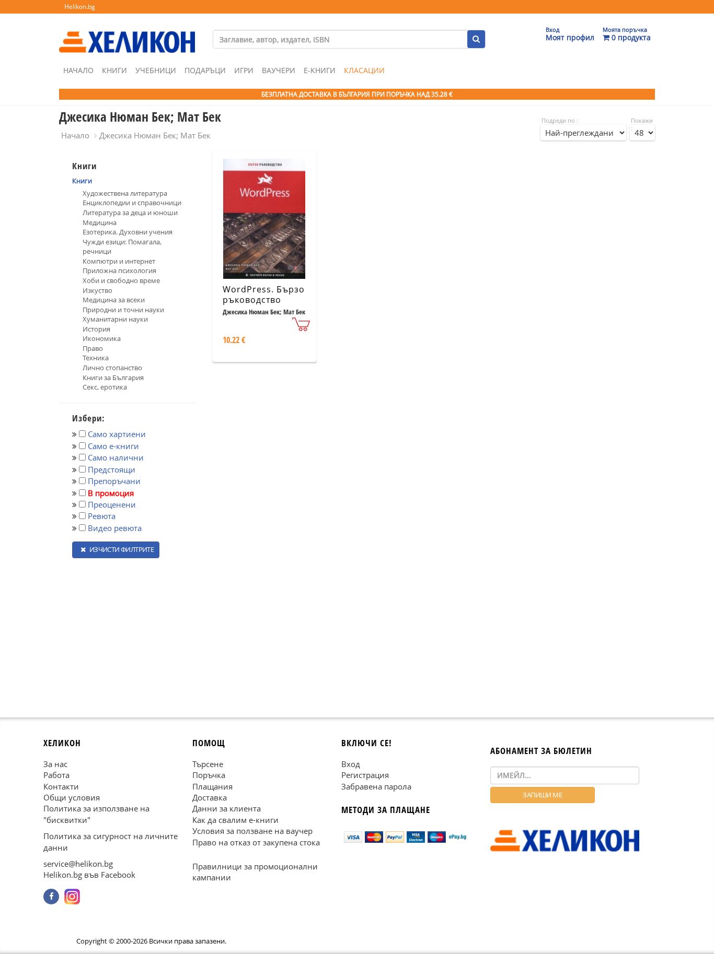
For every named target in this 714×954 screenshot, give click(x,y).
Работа (56, 775)
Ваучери (278, 70)
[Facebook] (51, 896)
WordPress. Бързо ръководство (264, 295)
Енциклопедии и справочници (132, 202)
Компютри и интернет (119, 261)
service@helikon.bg (78, 863)
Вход (350, 763)
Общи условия (71, 797)
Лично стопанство (112, 367)
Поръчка (208, 775)
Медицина (100, 222)
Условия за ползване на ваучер (252, 831)
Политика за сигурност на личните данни (110, 841)
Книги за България (113, 377)
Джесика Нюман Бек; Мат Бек (155, 135)
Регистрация (365, 775)
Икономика (102, 338)
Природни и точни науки (123, 309)
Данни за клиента (226, 808)
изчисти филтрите (121, 549)
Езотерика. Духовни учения (127, 232)
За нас (55, 763)
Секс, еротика (105, 387)
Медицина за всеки (114, 299)
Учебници (155, 70)
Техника (96, 357)
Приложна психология (119, 270)
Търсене (207, 763)
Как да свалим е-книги (235, 819)
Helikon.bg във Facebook (89, 874)
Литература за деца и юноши (130, 212)
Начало (78, 70)
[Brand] (127, 32)
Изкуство (97, 290)
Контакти (61, 786)
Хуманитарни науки (115, 319)
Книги (114, 70)
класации (364, 70)
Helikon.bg (79, 6)
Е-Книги (320, 70)
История (96, 329)
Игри (244, 70)
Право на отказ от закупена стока (256, 842)
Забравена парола (376, 786)
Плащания (212, 786)
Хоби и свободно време (121, 280)
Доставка (209, 797)
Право (93, 348)
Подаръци (205, 70)
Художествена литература (125, 193)
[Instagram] (72, 896)
